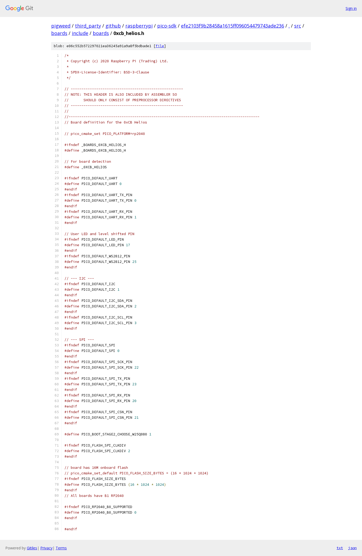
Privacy (46, 547)
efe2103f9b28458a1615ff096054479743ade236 (232, 26)
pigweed (60, 26)
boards (59, 33)
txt (340, 547)
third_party (88, 26)
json (352, 547)
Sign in (351, 8)
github (113, 26)
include (80, 33)
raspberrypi (139, 26)
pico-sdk (166, 26)
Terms (61, 547)
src (297, 26)
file (160, 46)
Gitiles (32, 547)
